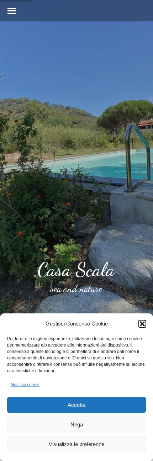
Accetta (76, 405)
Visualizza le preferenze (76, 444)
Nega (76, 424)
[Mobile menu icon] (11, 10)
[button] (142, 323)
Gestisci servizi (25, 384)
